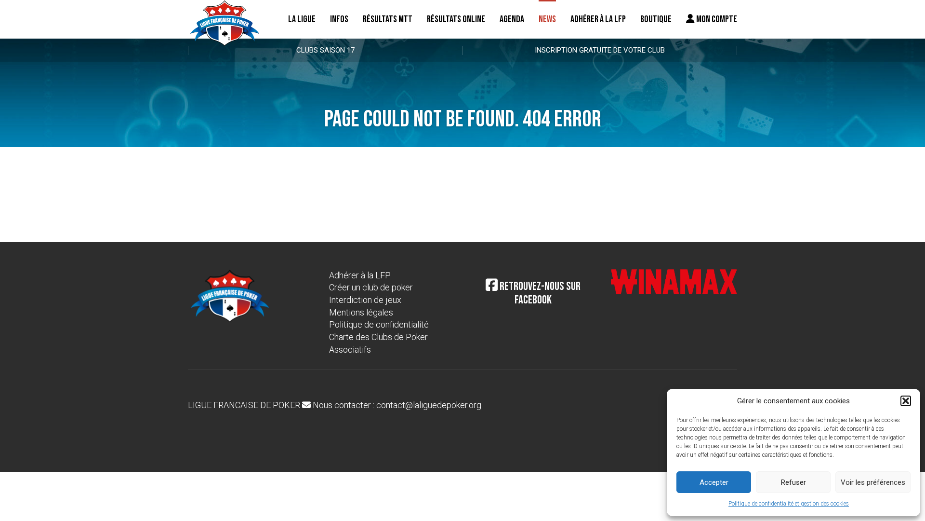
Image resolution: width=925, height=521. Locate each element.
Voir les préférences (873, 482)
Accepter (714, 482)
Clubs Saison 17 (325, 50)
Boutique (656, 19)
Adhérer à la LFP (598, 19)
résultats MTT (387, 19)
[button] (906, 401)
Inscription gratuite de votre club (600, 50)
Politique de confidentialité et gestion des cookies (788, 503)
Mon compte (716, 19)
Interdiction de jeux (365, 300)
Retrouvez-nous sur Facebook (539, 293)
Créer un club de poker (371, 287)
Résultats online (456, 19)
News (547, 19)
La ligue (302, 19)
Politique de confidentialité (379, 324)
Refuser (793, 482)
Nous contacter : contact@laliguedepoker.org (396, 405)
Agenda (512, 19)
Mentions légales (361, 312)
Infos (339, 19)
